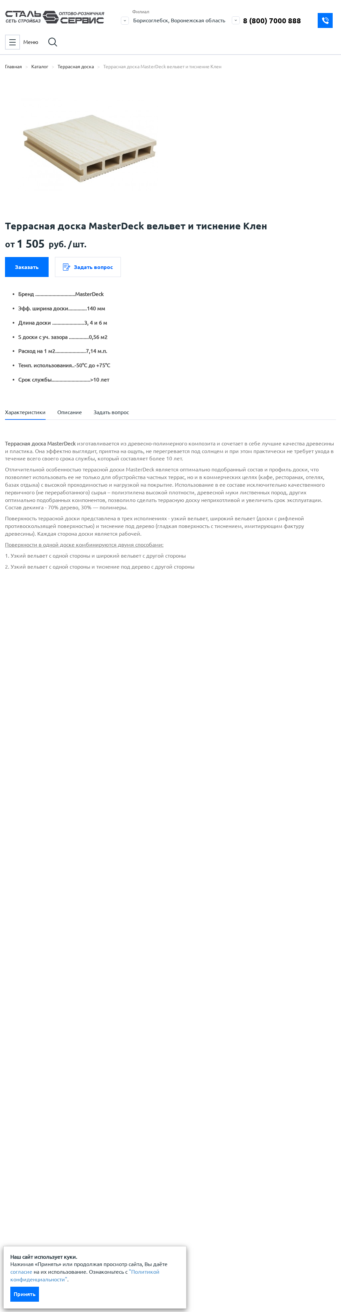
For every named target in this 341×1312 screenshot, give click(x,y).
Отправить (188, 781)
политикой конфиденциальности (62, 678)
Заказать (27, 267)
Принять (25, 1294)
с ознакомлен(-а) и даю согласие (100, 678)
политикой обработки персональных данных (77, 657)
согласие (21, 1272)
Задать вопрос (93, 267)
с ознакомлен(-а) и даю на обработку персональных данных (103, 661)
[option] (88, 144)
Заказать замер (325, 20)
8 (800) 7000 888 (272, 20)
